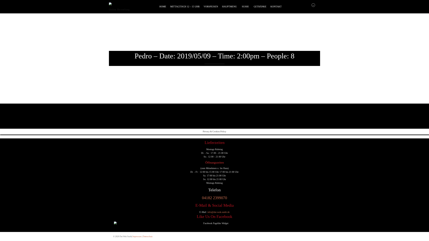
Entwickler (114, 112)
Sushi (245, 6)
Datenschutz (147, 236)
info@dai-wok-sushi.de (218, 212)
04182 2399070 (214, 198)
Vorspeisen (211, 6)
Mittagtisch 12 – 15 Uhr (185, 6)
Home (162, 6)
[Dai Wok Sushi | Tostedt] (121, 5)
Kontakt (276, 6)
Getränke (260, 6)
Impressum (137, 236)
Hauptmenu (229, 6)
